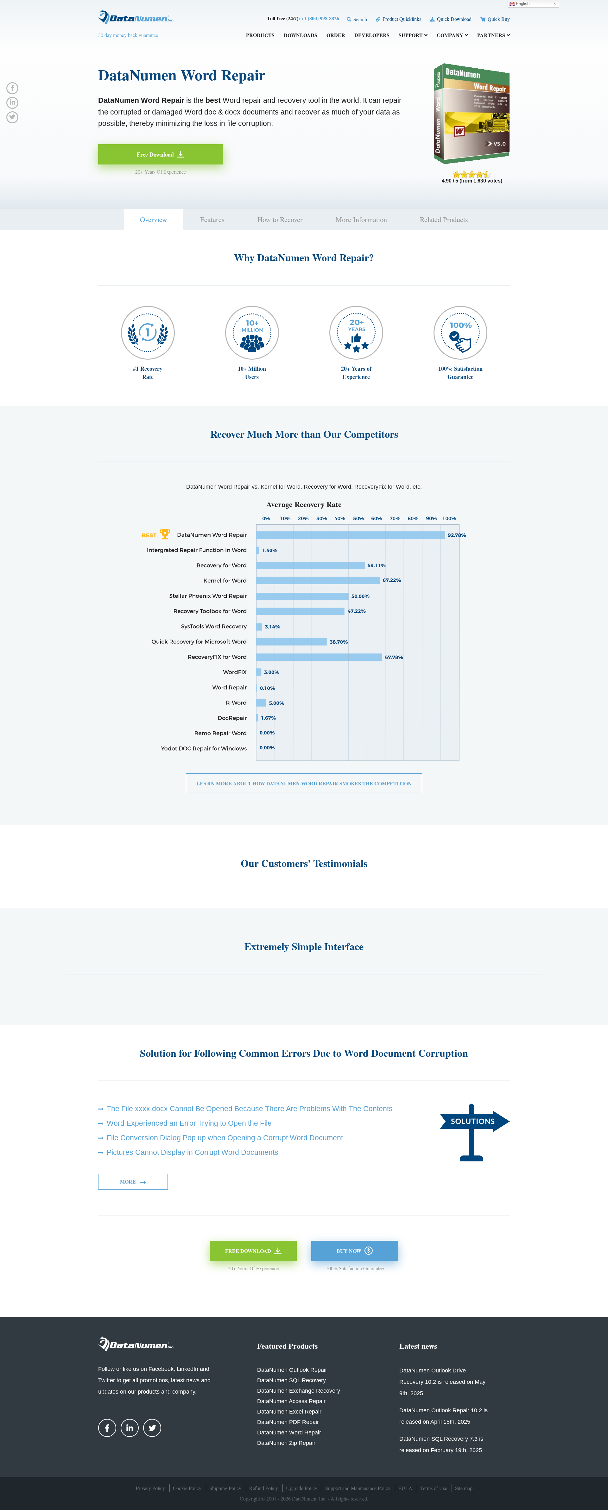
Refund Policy (263, 1488)
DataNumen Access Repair (291, 1401)
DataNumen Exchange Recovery (298, 1391)
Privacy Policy (150, 1488)
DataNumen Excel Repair (289, 1411)
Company (450, 36)
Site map (463, 1488)
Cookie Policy (187, 1488)
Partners (491, 36)
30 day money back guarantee (128, 35)
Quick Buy (498, 18)
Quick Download (453, 18)
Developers (372, 36)
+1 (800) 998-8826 (320, 18)
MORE (128, 1181)
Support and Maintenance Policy (357, 1488)
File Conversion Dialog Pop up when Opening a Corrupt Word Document (225, 1138)
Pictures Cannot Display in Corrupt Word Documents (192, 1152)
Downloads (300, 36)
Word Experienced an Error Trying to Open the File (189, 1123)
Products (260, 36)
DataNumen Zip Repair (286, 1443)
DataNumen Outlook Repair (292, 1370)
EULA (405, 1488)
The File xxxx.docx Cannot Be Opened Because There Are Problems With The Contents (250, 1109)
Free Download (155, 154)
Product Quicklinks (401, 18)
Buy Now (349, 1250)
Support (411, 36)
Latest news (418, 1345)
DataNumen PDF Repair (288, 1422)
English (522, 3)
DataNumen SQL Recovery (291, 1380)
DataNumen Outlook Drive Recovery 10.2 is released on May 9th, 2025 (442, 1381)
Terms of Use (433, 1488)
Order (335, 36)
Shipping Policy (225, 1488)
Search (359, 19)
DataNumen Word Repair (289, 1432)
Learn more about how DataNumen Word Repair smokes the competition (304, 783)
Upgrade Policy (301, 1488)
